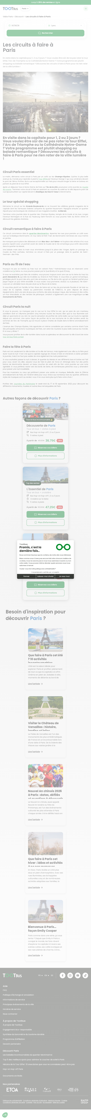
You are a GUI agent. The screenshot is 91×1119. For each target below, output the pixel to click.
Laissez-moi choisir (45, 576)
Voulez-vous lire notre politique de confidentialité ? (37, 569)
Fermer (26, 576)
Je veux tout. (64, 576)
